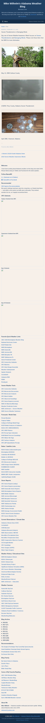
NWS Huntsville (6, 350)
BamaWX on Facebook (10, 180)
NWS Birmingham (6, 347)
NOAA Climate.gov (7, 559)
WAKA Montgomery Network (9, 606)
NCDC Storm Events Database (10, 513)
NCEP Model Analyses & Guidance (11, 425)
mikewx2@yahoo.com (8, 710)
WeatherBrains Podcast (8, 579)
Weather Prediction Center (9, 406)
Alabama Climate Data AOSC (10, 523)
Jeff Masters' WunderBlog (9, 680)
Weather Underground (8, 369)
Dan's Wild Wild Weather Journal (11, 697)
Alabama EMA (5, 377)
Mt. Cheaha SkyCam (7, 596)
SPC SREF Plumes (6, 430)
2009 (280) (6, 640)
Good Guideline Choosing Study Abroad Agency (15, 649)
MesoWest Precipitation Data (10, 535)
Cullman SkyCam (6, 591)
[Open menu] (2, 21)
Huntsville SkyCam (7, 588)
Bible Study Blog (6, 668)
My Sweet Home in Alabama (9, 661)
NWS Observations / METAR (9, 533)
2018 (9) (5, 622)
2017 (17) (5, 624)
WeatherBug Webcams (8, 616)
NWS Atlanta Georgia (7, 508)
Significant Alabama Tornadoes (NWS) (12, 567)
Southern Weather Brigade (9, 695)
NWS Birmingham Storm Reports (11, 491)
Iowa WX (3, 692)
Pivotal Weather (6, 418)
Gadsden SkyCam (6, 593)
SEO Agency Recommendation (10, 186)
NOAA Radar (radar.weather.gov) (11, 449)
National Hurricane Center (9, 342)
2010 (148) (6, 638)
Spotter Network (6, 372)
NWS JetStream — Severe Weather (11, 408)
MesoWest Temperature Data (10, 537)
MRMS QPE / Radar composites (10, 474)
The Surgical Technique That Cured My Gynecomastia (17, 647)
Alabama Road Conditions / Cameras (12, 611)
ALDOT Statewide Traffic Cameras (11, 608)
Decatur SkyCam (6, 613)
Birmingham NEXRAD (7, 452)
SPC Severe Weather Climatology (11, 569)
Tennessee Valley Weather (9, 687)
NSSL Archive (5, 577)
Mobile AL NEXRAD (7, 457)
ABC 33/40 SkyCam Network (10, 603)
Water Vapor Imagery (7, 550)
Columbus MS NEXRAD (8, 454)
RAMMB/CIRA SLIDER (8, 467)
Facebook (23, 16)
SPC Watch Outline (7, 396)
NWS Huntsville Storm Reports (10, 488)
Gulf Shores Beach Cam (8, 601)
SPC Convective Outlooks (9, 362)
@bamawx (33, 14)
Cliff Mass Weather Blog (8, 678)
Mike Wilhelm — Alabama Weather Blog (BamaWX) (26, 716)
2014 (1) (5, 629)
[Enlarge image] (22, 56)
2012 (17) (5, 633)
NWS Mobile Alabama (7, 493)
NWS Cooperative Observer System (12, 540)
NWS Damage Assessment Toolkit (11, 511)
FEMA (3, 379)
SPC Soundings (6, 545)
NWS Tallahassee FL (7, 357)
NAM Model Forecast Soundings (10, 435)
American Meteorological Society (11, 572)
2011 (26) (5, 635)
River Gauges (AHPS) (7, 547)
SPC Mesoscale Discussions (10, 391)
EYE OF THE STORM (7, 690)
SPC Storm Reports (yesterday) (10, 486)
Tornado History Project (8, 564)
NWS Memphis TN (6, 355)
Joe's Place (4, 666)
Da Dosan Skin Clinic (7, 654)
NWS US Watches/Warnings (9, 404)
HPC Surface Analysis (8, 440)
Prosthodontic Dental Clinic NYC (11, 652)
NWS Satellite (5, 469)
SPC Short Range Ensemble (9, 367)
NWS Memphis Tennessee (9, 498)
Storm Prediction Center (8, 360)
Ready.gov (4, 382)
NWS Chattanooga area (8, 506)
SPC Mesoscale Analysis (8, 394)
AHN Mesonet (5, 528)
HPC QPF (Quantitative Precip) (10, 443)
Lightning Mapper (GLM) (8, 477)
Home (3, 26)
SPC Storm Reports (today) (9, 483)
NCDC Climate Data (7, 562)
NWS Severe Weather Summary (10, 411)
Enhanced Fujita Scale (8, 574)
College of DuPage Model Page (10, 423)
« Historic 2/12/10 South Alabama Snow (13, 153)
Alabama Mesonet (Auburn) (9, 530)
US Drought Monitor (7, 542)
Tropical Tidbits (5, 420)
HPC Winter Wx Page (7, 438)
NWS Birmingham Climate (9, 557)
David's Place (5, 663)
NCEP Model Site (6, 345)
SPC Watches (5, 364)
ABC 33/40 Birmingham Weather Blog (12, 340)
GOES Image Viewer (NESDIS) (10, 464)
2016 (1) (5, 627)
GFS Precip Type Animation (9, 433)
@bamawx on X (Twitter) (10, 177)
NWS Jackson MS (6, 352)
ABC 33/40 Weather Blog (8, 675)
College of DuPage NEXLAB (9, 459)
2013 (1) (5, 631)
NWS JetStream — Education (10, 581)
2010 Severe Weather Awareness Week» (13, 157)
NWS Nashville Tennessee (9, 501)
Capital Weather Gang (7, 683)
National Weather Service (22, 720)
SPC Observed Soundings (9, 399)
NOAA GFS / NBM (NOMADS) (10, 428)
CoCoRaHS (4, 374)
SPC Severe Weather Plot (9, 516)
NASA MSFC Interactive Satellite (11, 472)
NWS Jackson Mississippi (9, 496)
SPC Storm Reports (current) (10, 401)
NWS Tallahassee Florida (8, 503)
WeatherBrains (5, 685)
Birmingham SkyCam (7, 598)
